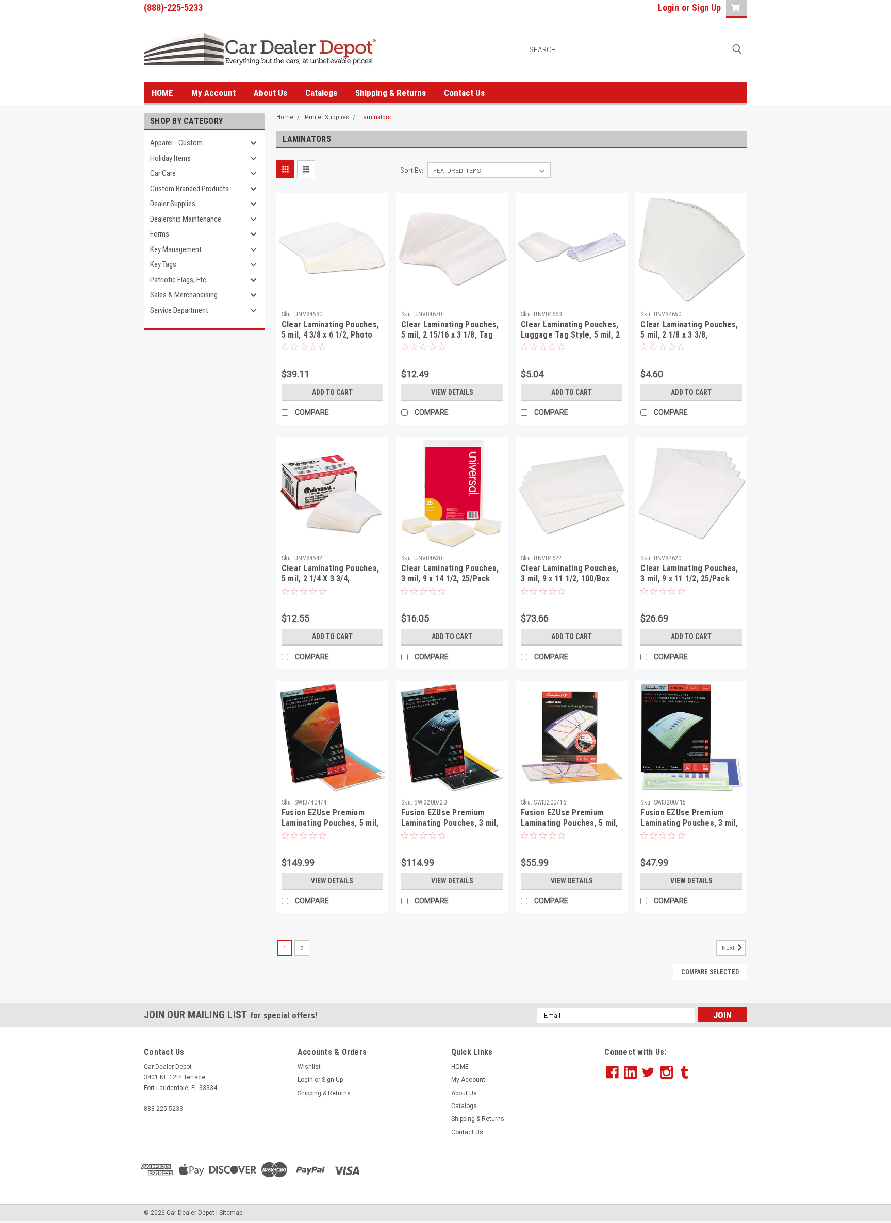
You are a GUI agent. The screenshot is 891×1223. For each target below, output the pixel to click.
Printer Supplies (327, 117)
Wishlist (309, 1066)
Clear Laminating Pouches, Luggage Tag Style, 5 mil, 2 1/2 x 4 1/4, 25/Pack (570, 335)
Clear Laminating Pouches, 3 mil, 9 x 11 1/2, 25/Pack (689, 573)
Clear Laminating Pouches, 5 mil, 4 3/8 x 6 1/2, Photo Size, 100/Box (330, 335)
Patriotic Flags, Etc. (179, 279)
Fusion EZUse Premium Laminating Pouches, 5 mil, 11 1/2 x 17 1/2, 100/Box (330, 823)
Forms (159, 234)
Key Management (176, 249)
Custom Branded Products (189, 188)
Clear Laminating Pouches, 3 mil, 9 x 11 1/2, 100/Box (569, 573)
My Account (213, 93)
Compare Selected (710, 972)
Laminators (375, 117)
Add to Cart (332, 392)
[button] (676, 1169)
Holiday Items (170, 158)
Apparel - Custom (176, 142)
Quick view (332, 297)
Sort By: (411, 170)
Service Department (179, 310)
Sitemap (230, 1212)
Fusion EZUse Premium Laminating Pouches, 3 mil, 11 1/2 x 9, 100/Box (689, 823)
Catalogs (321, 93)
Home (284, 117)
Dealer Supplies (172, 203)
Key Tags (163, 264)
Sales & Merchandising (184, 294)
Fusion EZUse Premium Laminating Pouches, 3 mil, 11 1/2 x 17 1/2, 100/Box (450, 823)
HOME (162, 93)
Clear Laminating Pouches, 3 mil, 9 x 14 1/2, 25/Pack (450, 573)
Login (668, 7)
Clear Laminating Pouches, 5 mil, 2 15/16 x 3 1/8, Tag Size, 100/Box (450, 335)
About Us (270, 93)
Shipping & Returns (390, 93)
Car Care (163, 173)
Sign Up (706, 7)
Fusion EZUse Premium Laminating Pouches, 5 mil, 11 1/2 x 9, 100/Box (569, 823)
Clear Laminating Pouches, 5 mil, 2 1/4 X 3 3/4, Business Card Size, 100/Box (330, 583)
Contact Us (464, 93)
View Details (452, 392)
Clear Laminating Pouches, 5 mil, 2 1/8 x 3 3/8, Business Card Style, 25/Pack (689, 340)
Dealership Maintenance (185, 219)
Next (729, 947)
